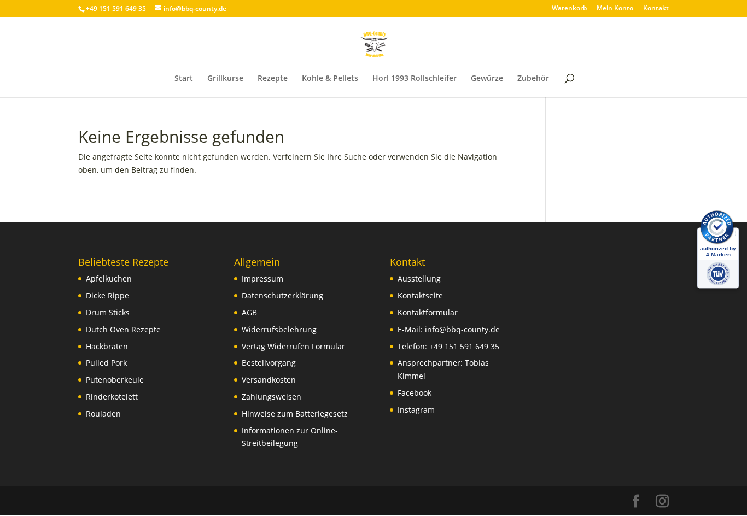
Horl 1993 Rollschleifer (414, 78)
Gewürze (487, 78)
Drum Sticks (108, 312)
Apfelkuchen (109, 278)
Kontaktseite (420, 295)
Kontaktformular (428, 312)
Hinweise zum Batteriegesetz (295, 413)
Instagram (416, 409)
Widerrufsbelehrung (279, 329)
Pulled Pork (106, 362)
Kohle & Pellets (330, 78)
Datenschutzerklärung (282, 295)
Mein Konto (615, 9)
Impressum (262, 278)
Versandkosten (269, 379)
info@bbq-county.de (462, 329)
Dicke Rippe (107, 295)
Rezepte (273, 78)
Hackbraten (107, 346)
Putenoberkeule (115, 379)
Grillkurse (225, 78)
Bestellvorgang (269, 362)
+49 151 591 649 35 (464, 346)
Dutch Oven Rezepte (123, 329)
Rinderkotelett (112, 396)
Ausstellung (419, 278)
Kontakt (656, 9)
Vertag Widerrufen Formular (293, 346)
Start (183, 78)
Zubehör (533, 78)
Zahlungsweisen (271, 396)
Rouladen (103, 413)
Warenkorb (569, 9)
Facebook (414, 393)
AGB (249, 312)
